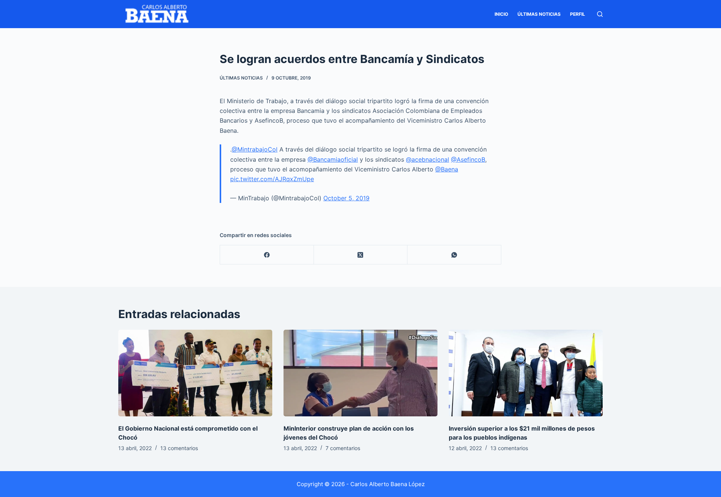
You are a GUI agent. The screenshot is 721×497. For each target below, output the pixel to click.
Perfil (577, 14)
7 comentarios (343, 448)
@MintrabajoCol (255, 149)
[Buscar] (600, 14)
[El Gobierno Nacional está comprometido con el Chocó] (195, 373)
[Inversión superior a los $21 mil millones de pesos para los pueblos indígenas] (526, 373)
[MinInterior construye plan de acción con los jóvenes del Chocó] (360, 373)
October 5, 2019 (346, 198)
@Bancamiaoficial (333, 159)
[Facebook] (267, 254)
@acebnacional (427, 159)
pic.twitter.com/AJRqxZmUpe (272, 179)
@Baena (446, 169)
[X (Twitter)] (361, 254)
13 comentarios (179, 448)
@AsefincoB (468, 159)
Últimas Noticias (539, 14)
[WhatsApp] (454, 254)
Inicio (501, 14)
